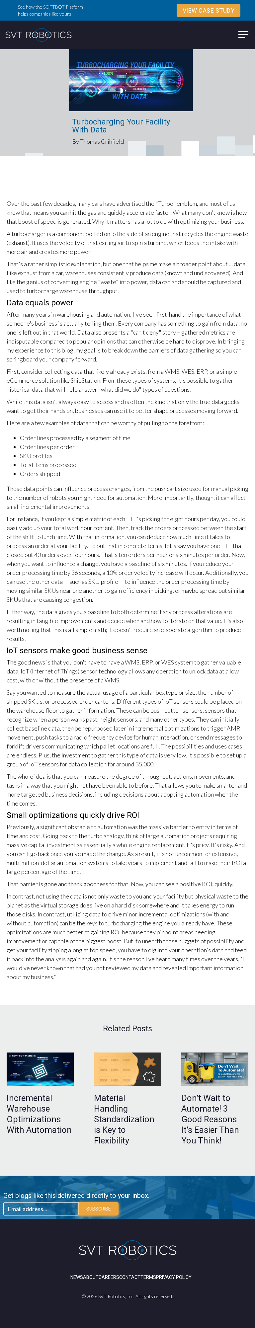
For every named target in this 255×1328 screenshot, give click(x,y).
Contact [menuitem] (129, 1277)
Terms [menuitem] (148, 1277)
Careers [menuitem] (109, 1277)
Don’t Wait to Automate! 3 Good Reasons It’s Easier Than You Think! (210, 1119)
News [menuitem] (76, 1277)
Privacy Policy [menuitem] (174, 1277)
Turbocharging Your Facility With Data (121, 125)
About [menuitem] (91, 1277)
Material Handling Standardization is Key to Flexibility (124, 1119)
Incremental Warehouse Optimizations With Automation (39, 1114)
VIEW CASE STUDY (209, 10)
